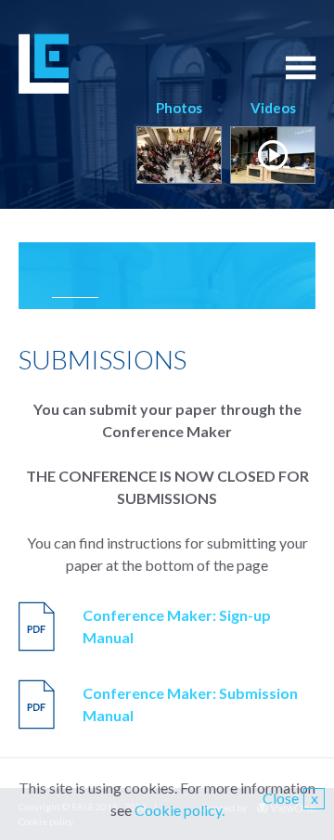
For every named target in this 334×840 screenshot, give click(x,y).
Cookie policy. (180, 810)
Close (290, 798)
